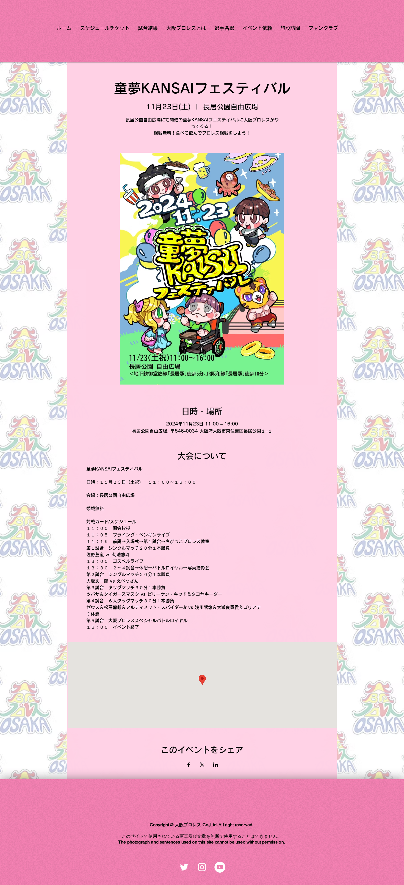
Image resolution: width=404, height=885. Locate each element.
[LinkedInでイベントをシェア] (215, 764)
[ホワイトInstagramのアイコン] (202, 867)
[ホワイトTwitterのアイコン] (184, 867)
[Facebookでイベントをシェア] (188, 764)
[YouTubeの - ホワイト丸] (219, 867)
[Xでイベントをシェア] (202, 764)
